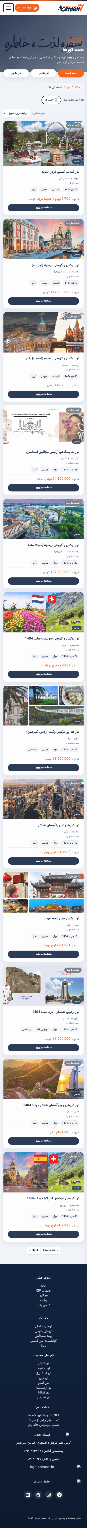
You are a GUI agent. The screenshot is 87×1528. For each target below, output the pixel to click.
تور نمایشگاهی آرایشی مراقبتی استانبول (52, 452)
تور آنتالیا (43, 1392)
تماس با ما (43, 1305)
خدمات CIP (43, 1290)
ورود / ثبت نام (24, 8)
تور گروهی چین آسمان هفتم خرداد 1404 (51, 1105)
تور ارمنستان (43, 1387)
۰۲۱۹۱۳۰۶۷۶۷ (32, 1451)
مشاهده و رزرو (44, 207)
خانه (77, 87)
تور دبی (43, 1378)
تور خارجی (16, 73)
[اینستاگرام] (49, 1495)
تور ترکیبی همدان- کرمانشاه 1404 (55, 1012)
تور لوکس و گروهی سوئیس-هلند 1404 (52, 638)
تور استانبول (43, 1373)
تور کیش (43, 1363)
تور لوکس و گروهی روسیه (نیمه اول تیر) (51, 358)
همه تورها (70, 73)
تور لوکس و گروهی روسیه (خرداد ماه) (53, 545)
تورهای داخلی (43, 1326)
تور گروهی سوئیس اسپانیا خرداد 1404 (53, 1198)
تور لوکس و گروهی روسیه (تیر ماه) (55, 265)
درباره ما (43, 1300)
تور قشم (43, 1383)
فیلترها (49, 100)
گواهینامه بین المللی (43, 1341)
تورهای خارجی (43, 1331)
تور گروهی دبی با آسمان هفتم (58, 825)
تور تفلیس (43, 1397)
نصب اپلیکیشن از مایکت (43, 1420)
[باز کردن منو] (8, 7)
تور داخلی (44, 73)
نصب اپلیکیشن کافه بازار (43, 1425)
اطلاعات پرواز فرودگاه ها (43, 1415)
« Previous (50, 1250)
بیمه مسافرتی (43, 1336)
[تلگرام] (59, 1495)
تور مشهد (43, 1368)
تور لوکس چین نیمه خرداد (61, 918)
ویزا (43, 1345)
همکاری (43, 1295)
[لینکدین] (28, 1495)
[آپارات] (38, 1495)
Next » (33, 1250)
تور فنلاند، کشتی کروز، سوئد (60, 172)
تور (68, 87)
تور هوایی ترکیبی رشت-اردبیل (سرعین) (52, 732)
